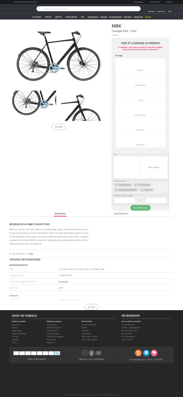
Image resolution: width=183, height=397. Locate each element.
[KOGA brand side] (125, 371)
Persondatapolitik (128, 336)
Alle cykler (16, 324)
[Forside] (19, 9)
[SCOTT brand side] (102, 371)
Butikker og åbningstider (130, 327)
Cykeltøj (15, 336)
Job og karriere (127, 333)
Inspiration (93, 17)
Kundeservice (52, 324)
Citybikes (115, 35)
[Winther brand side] (80, 371)
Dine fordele (87, 321)
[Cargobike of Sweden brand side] (80, 381)
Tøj (82, 17)
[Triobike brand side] (102, 381)
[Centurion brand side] (148, 371)
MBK (116, 26)
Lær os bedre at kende (131, 321)
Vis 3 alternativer (140, 208)
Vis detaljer (63, 281)
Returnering (51, 339)
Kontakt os (51, 342)
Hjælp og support (54, 321)
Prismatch (85, 330)
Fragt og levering (53, 333)
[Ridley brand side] (57, 381)
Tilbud (148, 17)
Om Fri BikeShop (127, 324)
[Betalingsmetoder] (33, 353)
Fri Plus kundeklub (89, 324)
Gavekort (15, 339)
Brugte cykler (17, 330)
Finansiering (86, 333)
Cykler (48, 17)
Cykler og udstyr (19, 321)
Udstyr (58, 17)
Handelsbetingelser (54, 327)
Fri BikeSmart (115, 17)
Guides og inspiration (90, 339)
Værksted (138, 17)
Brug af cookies (127, 339)
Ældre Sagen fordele (89, 336)
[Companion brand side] (34, 381)
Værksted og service (129, 330)
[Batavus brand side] (34, 371)
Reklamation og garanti (55, 336)
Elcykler (37, 17)
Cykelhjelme (71, 17)
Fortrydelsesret (53, 330)
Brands (103, 17)
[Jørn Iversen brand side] (148, 381)
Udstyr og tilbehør (19, 333)
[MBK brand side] (57, 371)
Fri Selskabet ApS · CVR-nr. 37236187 (146, 359)
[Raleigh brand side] (125, 381)
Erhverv (128, 17)
